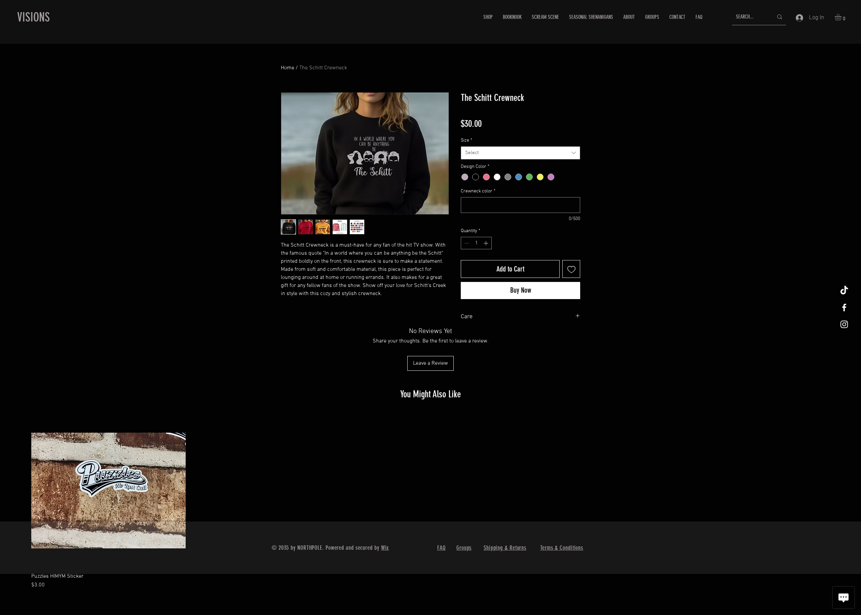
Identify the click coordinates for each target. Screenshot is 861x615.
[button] (842, 17)
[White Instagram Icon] (844, 324)
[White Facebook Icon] (844, 307)
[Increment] (486, 243)
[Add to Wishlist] (571, 269)
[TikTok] (844, 291)
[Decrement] (466, 243)
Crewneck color (478, 191)
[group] (430, 501)
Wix (385, 547)
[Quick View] (108, 490)
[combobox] (520, 152)
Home (287, 68)
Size (466, 140)
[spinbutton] (476, 243)
